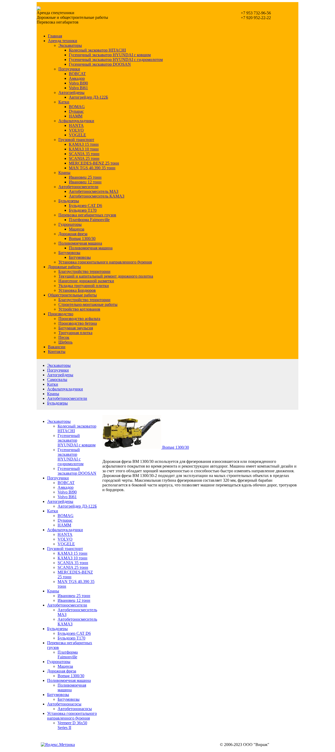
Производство (60, 314)
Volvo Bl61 (78, 88)
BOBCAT (77, 73)
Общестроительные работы (72, 295)
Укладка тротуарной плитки (83, 285)
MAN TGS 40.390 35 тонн (92, 168)
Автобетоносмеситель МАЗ (93, 191)
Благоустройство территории (84, 271)
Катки (63, 102)
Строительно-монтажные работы (88, 304)
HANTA (76, 125)
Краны (64, 172)
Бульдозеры (68, 201)
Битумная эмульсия (75, 328)
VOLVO (76, 130)
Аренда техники (62, 40)
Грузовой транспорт (76, 139)
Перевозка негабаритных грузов (87, 215)
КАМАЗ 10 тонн (84, 149)
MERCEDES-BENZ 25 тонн (94, 163)
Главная (55, 36)
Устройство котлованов (79, 309)
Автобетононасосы (64, 704)
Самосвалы (57, 379)
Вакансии (56, 347)
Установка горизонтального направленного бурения (105, 262)
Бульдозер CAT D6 (85, 205)
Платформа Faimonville (89, 219)
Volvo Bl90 (78, 83)
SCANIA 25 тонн (84, 158)
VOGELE (77, 135)
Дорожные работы (64, 267)
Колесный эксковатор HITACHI (97, 50)
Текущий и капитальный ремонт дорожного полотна (105, 276)
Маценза (76, 229)
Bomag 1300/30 (82, 238)
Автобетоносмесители (78, 186)
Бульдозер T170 (83, 210)
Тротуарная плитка (75, 332)
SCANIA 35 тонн (84, 153)
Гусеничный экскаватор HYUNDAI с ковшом (110, 55)
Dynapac (76, 111)
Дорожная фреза (72, 234)
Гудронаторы (70, 224)
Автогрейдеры (71, 92)
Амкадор (77, 78)
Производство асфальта (79, 318)
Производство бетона (77, 323)
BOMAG (77, 106)
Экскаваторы (70, 45)
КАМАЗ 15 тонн (84, 144)
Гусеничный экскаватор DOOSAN (100, 64)
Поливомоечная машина (80, 243)
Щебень (65, 342)
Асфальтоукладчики (76, 121)
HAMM (75, 116)
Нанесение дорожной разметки (86, 281)
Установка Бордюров (77, 290)
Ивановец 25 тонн (85, 177)
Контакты (56, 351)
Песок (63, 337)
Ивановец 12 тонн (85, 182)
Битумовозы (69, 252)
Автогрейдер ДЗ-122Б (88, 97)
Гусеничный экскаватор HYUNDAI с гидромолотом (116, 59)
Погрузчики (69, 69)
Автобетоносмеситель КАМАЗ (96, 196)
